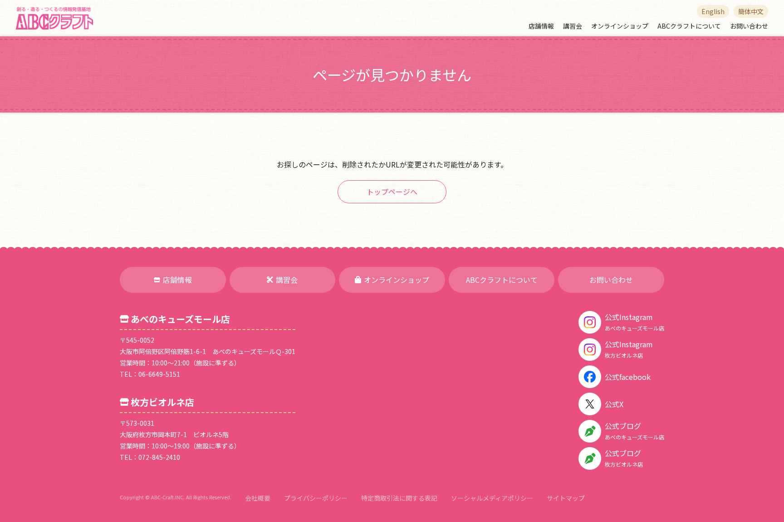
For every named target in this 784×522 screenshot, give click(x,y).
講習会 (572, 25)
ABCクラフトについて (689, 25)
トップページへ (392, 191)
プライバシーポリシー (316, 497)
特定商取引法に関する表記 (399, 497)
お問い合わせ (749, 25)
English (713, 11)
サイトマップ (566, 497)
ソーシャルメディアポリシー (492, 497)
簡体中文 (751, 11)
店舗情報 (541, 25)
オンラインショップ (619, 25)
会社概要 (257, 497)
